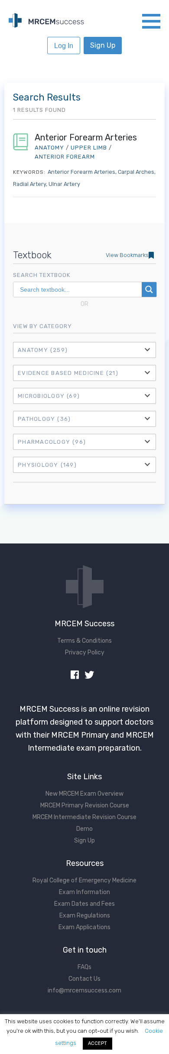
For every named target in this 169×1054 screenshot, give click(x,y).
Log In (63, 45)
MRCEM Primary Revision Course (84, 805)
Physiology (47, 465)
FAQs (84, 967)
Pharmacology (52, 442)
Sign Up (102, 45)
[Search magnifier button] (149, 289)
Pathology (44, 419)
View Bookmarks (127, 255)
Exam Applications (84, 927)
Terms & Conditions (84, 640)
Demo (84, 829)
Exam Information (84, 892)
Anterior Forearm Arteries (86, 138)
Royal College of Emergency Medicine (84, 880)
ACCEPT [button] (97, 1043)
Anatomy (43, 350)
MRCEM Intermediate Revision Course (84, 817)
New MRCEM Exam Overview (85, 793)
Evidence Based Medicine (68, 373)
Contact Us (84, 978)
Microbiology (49, 396)
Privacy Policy (84, 652)
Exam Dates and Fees (84, 904)
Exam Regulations (84, 915)
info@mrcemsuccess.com (84, 990)
